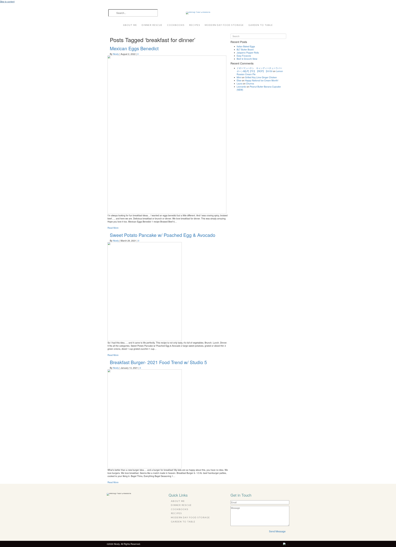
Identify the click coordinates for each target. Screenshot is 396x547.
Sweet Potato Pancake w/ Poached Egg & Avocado (162, 235)
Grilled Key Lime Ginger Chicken (261, 77)
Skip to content (7, 1)
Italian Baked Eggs (246, 46)
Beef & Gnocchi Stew (247, 58)
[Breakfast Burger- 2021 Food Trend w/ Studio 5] (145, 418)
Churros (250, 83)
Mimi (239, 77)
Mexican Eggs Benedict (134, 48)
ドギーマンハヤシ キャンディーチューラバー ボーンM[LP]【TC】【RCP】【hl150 (260, 69)
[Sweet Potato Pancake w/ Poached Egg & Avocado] (145, 291)
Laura (239, 83)
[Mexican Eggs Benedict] (167, 134)
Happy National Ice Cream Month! (261, 80)
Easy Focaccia (244, 55)
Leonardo (241, 86)
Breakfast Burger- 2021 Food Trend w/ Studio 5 (158, 362)
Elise (239, 80)
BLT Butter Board (245, 49)
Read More (113, 227)
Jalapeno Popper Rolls (248, 52)
